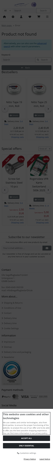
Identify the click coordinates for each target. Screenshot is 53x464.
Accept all (26, 438)
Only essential (26, 445)
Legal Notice (44, 459)
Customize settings (27, 453)
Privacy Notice (30, 459)
